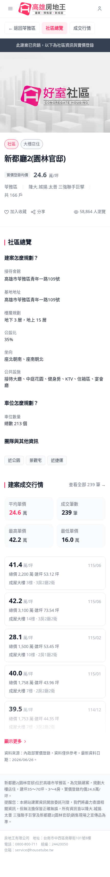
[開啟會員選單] (100, 9)
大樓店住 (32, 144)
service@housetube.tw (34, 850)
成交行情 (82, 28)
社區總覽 (54, 28)
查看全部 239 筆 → (87, 484)
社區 (11, 144)
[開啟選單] (10, 9)
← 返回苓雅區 (22, 28)
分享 (41, 211)
